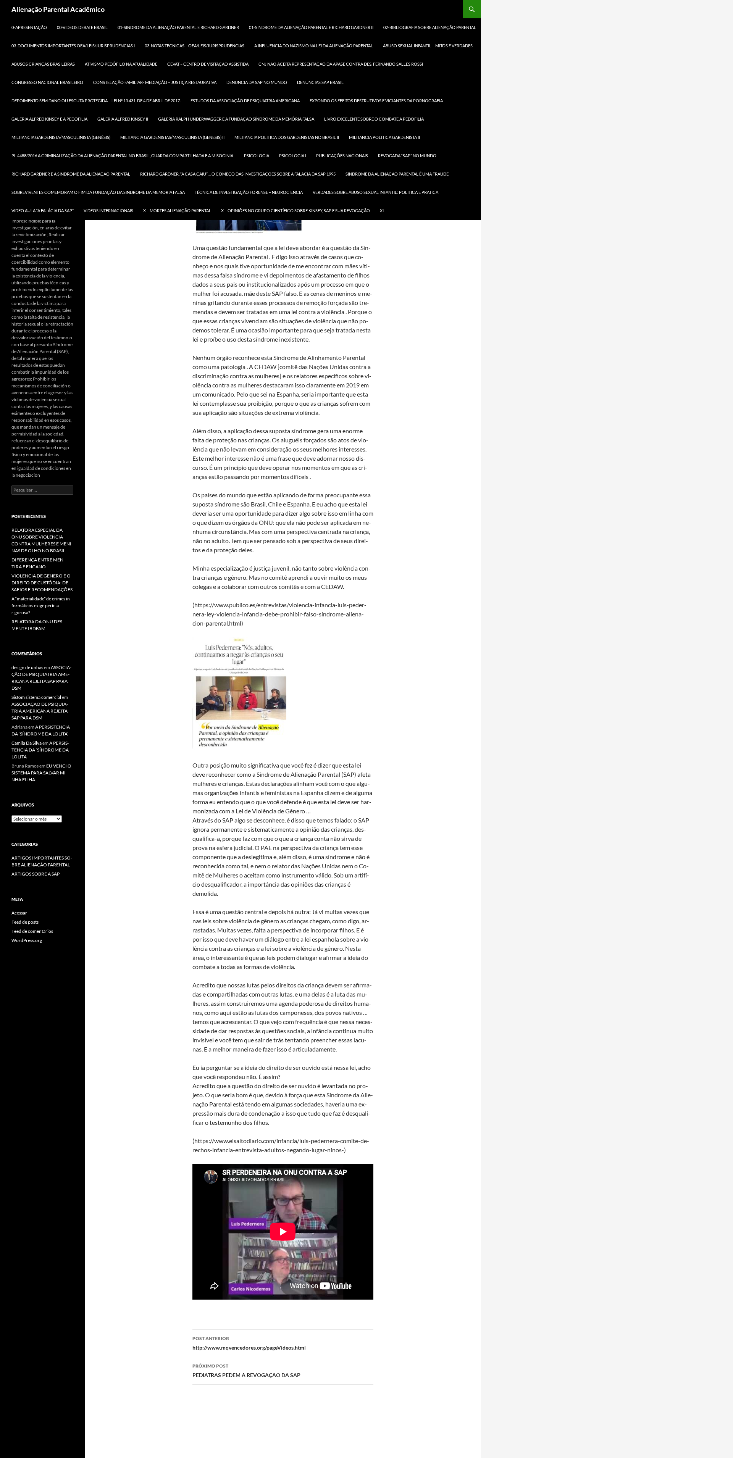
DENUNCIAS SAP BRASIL (320, 82)
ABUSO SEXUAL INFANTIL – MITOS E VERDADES (428, 45)
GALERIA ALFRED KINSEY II (122, 118)
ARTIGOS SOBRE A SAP (35, 874)
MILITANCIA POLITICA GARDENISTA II (384, 137)
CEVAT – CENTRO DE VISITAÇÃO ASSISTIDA (208, 63)
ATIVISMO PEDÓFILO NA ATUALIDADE (121, 63)
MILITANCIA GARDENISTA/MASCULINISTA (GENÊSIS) (60, 137)
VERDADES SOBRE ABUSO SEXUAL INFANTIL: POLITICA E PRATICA (375, 192)
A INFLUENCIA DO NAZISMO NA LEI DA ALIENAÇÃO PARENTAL (313, 45)
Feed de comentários (32, 931)
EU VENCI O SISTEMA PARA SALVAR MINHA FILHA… (41, 772)
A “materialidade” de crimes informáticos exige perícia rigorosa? (41, 605)
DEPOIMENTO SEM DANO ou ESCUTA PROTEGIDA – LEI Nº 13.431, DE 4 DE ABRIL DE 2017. (96, 100)
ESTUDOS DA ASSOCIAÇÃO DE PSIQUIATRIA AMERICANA (245, 100)
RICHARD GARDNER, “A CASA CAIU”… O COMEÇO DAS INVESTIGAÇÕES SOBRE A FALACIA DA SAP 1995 (238, 173)
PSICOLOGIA (256, 155)
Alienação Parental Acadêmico (58, 9)
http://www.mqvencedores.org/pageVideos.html (249, 1343)
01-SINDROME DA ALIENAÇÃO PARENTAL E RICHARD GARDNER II (311, 27)
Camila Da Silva (26, 743)
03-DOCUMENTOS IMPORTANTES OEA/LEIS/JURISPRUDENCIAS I (73, 45)
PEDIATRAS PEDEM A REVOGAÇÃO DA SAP (246, 1370)
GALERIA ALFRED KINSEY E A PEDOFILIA (49, 118)
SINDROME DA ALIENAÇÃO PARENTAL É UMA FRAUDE (397, 173)
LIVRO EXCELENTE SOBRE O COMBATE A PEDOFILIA (374, 118)
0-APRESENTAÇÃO (29, 27)
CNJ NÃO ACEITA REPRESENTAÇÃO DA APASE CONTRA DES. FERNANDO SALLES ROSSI (340, 63)
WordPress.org (26, 940)
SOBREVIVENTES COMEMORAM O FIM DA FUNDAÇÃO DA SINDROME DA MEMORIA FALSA (98, 192)
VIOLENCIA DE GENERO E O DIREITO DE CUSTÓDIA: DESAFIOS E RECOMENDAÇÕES (42, 582)
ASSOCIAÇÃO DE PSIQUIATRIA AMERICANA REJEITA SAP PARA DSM (39, 711)
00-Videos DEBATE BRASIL (82, 27)
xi (382, 210)
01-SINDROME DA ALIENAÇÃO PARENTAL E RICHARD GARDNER (178, 27)
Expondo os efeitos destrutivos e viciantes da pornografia (376, 100)
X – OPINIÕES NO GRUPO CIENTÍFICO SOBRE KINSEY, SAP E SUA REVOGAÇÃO (295, 210)
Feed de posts (25, 922)
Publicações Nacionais (342, 155)
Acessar (19, 913)
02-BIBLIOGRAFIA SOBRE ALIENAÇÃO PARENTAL (429, 27)
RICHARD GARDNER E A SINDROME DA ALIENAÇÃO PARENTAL (70, 173)
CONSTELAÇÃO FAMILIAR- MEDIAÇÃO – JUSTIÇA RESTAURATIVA (154, 82)
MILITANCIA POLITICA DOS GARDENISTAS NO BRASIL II (286, 137)
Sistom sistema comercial (36, 697)
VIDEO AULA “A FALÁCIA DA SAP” (42, 210)
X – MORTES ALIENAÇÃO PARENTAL (177, 210)
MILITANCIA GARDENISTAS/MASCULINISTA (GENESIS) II (172, 137)
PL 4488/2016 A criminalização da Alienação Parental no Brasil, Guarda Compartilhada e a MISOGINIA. (122, 155)
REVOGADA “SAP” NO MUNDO (407, 155)
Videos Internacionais (108, 210)
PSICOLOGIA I (292, 155)
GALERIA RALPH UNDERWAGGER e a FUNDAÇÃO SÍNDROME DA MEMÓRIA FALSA (236, 118)
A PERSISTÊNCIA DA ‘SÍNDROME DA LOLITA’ (40, 750)
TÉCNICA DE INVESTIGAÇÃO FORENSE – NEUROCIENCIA (249, 192)
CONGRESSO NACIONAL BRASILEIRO (47, 82)
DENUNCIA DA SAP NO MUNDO (256, 82)
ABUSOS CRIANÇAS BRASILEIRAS (43, 63)
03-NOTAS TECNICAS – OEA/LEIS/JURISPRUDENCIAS (194, 45)
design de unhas (27, 667)
